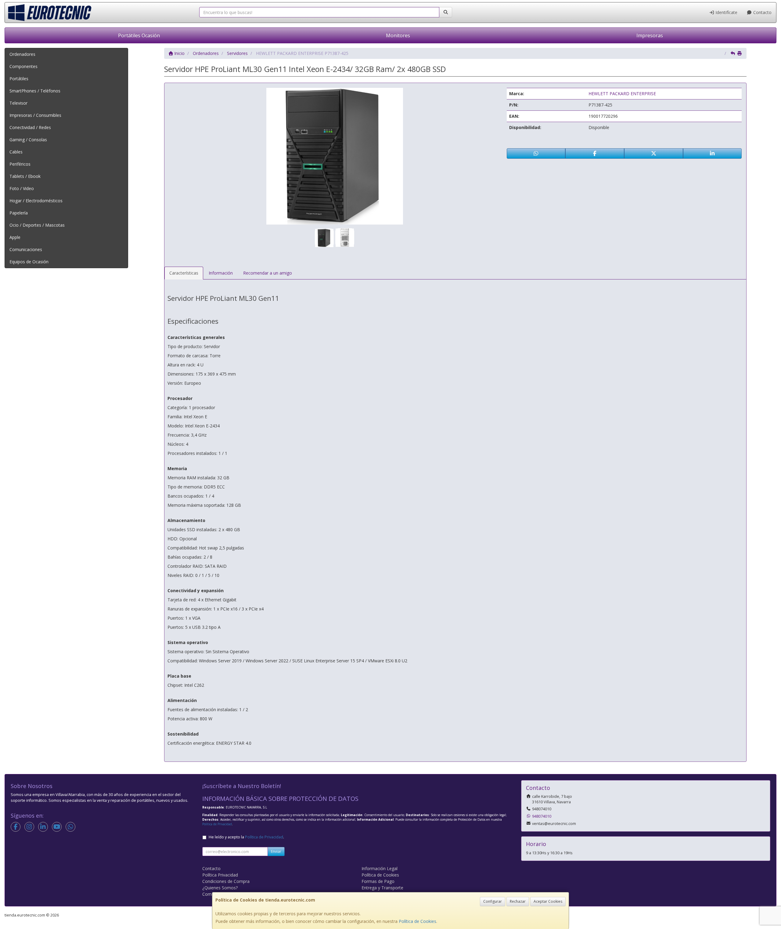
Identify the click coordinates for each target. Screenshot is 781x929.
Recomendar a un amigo (267, 273)
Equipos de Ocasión (29, 262)
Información (221, 273)
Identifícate (725, 12)
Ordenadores (22, 54)
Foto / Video (21, 188)
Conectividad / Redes (30, 127)
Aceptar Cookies (548, 901)
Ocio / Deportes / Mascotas (37, 225)
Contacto (762, 12)
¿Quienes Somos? (220, 888)
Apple (14, 237)
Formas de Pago (378, 881)
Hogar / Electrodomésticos (36, 200)
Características (183, 273)
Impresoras (649, 35)
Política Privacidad (220, 875)
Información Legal (380, 868)
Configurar (492, 901)
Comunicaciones (25, 249)
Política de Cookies (417, 921)
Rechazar (518, 901)
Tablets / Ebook (25, 176)
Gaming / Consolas (28, 139)
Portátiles (18, 78)
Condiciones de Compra (226, 881)
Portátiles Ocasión (139, 35)
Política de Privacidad (217, 824)
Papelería (18, 213)
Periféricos (20, 164)
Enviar (276, 851)
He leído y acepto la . (246, 837)
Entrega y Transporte (382, 888)
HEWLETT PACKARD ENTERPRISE (622, 93)
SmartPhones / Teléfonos (34, 91)
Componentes (23, 66)
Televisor (18, 103)
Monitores (398, 35)
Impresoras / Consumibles (35, 115)
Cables (16, 152)
